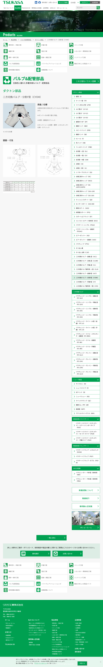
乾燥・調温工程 (56, 640)
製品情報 (18, 8)
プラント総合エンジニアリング (37, 632)
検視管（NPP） (81, 409)
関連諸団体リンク (80, 640)
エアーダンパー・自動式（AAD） (86, 240)
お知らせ (53, 8)
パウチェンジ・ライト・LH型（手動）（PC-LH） (86, 329)
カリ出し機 (79, 248)
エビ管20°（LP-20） (82, 118)
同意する (82, 663)
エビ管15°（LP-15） (82, 113)
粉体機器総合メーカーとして (37, 625)
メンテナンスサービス (35, 635)
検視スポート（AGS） (83, 208)
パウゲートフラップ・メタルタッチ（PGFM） (87, 451)
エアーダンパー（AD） (83, 235)
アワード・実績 (80, 637)
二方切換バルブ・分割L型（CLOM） (87, 261)
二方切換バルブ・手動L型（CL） (86, 265)
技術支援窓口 (9, 625)
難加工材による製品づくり (59, 649)
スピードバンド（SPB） (83, 130)
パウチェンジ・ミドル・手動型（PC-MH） (86, 347)
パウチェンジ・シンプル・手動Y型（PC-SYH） (87, 316)
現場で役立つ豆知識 (34, 645)
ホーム (7, 620)
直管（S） (79, 96)
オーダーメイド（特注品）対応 (37, 630)
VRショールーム (62, 8)
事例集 (31, 642)
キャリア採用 (63, 2)
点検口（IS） (80, 164)
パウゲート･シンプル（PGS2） (86, 225)
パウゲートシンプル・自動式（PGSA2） (85, 230)
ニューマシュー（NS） (83, 396)
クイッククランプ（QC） (84, 401)
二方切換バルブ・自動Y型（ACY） (86, 273)
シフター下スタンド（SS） (84, 172)
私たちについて (9, 8)
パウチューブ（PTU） (83, 244)
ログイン (85, 2)
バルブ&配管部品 (57, 644)
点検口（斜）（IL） (82, 168)
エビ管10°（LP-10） (82, 109)
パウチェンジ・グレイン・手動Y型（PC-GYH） (87, 366)
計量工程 (54, 625)
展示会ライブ (9, 640)
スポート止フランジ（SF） (84, 217)
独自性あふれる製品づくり (36, 628)
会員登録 (95, 2)
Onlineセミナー (10, 638)
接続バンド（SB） (82, 134)
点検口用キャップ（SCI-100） (85, 195)
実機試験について (86, 490)
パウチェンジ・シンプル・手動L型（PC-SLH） (87, 303)
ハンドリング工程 (57, 642)
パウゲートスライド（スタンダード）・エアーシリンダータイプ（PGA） (86, 425)
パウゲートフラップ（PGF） (85, 456)
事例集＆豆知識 (36, 8)
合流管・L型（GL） (82, 151)
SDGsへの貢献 (79, 644)
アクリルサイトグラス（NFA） (85, 413)
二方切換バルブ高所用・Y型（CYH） (87, 286)
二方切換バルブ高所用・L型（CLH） (87, 269)
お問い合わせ (52, 2)
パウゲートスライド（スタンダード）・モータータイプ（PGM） (86, 433)
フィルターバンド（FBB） (84, 147)
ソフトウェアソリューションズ (60, 647)
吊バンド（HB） (81, 143)
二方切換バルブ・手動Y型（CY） (86, 282)
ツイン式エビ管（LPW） (84, 105)
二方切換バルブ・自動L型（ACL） (87, 257)
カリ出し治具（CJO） (83, 252)
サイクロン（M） (81, 384)
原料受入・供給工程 (57, 623)
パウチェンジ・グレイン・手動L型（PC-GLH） (87, 373)
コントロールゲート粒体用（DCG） (87, 221)
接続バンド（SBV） (82, 126)
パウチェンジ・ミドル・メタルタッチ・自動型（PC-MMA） (87, 335)
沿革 (77, 630)
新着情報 (8, 635)
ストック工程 (56, 628)
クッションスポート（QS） (84, 200)
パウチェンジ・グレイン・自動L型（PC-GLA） (87, 354)
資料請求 (44, 2)
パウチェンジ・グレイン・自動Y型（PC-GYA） (87, 360)
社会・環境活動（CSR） (82, 642)
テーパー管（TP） (82, 101)
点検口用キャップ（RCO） (84, 181)
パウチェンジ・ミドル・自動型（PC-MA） (86, 341)
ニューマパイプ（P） (83, 388)
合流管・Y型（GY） (82, 155)
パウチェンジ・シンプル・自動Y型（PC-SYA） (87, 310)
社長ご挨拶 (79, 623)
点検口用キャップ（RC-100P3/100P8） (83, 186)
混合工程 (54, 632)
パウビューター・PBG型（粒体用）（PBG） (87, 480)
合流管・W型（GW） (82, 160)
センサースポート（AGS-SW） (85, 204)
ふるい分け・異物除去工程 (59, 635)
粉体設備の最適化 (57, 651)
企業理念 (78, 628)
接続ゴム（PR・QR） (83, 405)
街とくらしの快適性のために (37, 623)
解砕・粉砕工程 (56, 637)
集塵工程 (54, 630)
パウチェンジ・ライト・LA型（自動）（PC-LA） (86, 322)
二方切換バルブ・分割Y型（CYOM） (87, 278)
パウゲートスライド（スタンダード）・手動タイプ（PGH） (86, 439)
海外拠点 (78, 635)
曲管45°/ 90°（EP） (82, 122)
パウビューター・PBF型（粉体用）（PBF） (87, 474)
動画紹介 (86, 498)
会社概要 (78, 625)
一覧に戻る (51, 538)
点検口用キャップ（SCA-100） (86, 191)
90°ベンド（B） (81, 392)
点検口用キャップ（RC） (84, 176)
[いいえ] (100, 662)
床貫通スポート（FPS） (83, 212)
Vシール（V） (80, 139)
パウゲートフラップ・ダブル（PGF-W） (87, 462)
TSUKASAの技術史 (80, 632)
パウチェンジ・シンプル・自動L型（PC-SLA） (87, 297)
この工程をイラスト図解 (86, 81)
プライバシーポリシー (40, 663)
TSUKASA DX (26, 8)
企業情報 (45, 8)
